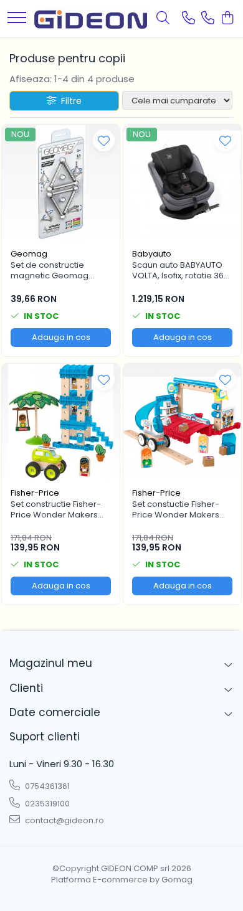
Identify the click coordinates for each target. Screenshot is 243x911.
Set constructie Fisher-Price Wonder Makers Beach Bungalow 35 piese (56, 510)
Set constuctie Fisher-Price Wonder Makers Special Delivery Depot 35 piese (178, 510)
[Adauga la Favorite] (104, 140)
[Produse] (17, 18)
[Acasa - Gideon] (90, 18)
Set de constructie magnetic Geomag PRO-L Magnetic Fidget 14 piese (56, 270)
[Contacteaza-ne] (188, 18)
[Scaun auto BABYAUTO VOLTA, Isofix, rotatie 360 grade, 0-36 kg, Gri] (182, 183)
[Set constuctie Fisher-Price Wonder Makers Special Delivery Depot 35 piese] (182, 422)
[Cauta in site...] (162, 18)
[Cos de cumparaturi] (227, 18)
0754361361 (46, 786)
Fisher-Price (35, 493)
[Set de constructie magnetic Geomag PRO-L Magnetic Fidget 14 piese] (61, 183)
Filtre (69, 101)
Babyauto (151, 254)
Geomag (29, 254)
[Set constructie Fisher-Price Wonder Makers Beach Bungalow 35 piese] (61, 422)
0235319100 (46, 804)
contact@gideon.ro (63, 820)
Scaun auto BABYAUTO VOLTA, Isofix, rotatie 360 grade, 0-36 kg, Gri (180, 270)
